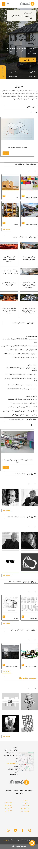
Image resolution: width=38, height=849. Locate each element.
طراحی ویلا (8, 805)
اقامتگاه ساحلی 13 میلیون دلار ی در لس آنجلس (22, 407)
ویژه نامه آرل (25, 808)
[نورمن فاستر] (10, 540)
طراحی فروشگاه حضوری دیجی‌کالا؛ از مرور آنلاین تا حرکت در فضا (29, 285)
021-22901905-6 (12, 764)
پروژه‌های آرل (25, 811)
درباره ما (25, 800)
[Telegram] (15, 830)
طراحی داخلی (8, 802)
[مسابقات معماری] (29, 723)
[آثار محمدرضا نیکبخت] (10, 497)
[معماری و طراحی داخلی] (10, 723)
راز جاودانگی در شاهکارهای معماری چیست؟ (24, 403)
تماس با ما (25, 803)
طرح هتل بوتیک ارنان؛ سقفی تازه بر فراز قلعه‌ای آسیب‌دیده (9, 259)
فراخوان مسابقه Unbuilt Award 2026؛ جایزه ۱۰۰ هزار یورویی (19, 346)
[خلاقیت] (29, 702)
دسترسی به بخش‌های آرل (27, 678)
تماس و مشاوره (9, 76)
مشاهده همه (6, 230)
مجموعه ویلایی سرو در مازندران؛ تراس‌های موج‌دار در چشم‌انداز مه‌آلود (29, 310)
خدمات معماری (28, 76)
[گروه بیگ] (29, 562)
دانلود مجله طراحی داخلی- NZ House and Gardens (21, 374)
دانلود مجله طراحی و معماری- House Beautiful (22, 385)
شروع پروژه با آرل (27, 60)
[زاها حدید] (29, 540)
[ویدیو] (10, 702)
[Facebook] (22, 830)
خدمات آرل (8, 810)
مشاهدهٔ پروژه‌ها (28, 72)
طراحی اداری (8, 808)
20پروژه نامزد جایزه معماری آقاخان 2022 (25, 357)
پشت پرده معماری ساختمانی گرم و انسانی (24, 415)
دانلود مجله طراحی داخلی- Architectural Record (22, 389)
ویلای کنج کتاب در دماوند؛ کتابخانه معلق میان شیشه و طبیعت (9, 310)
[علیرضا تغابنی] (29, 497)
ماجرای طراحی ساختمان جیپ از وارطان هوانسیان (22, 399)
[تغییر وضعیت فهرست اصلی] (3, 4)
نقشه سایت (25, 805)
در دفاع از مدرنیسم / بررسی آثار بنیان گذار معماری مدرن (20, 411)
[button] (8, 3)
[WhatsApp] (8, 830)
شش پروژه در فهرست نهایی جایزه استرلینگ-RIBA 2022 (20, 353)
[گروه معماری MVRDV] (10, 562)
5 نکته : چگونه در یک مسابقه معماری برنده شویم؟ (22, 350)
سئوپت (6, 840)
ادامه (5, 155)
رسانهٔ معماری (9, 72)
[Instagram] (30, 830)
